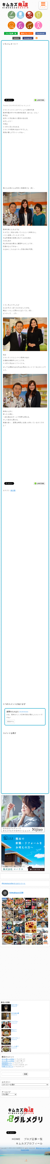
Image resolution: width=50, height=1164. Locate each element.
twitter (16, 38)
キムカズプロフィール (29, 1143)
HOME (16, 1139)
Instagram (28, 38)
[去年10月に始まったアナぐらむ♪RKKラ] (31, 939)
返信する (10, 721)
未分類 (13, 490)
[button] (43, 5)
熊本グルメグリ (26, 33)
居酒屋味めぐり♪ (7, 1063)
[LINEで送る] (39, 100)
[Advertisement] (25, 71)
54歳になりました (7, 1066)
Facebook (41, 33)
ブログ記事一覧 (11, 33)
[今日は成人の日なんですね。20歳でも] (42, 927)
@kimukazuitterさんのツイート (14, 883)
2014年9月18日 (23, 711)
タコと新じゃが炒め (8, 1059)
